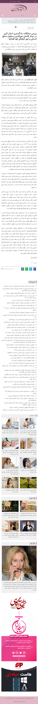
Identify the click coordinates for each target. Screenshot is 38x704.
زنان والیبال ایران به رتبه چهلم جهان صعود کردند (23, 305)
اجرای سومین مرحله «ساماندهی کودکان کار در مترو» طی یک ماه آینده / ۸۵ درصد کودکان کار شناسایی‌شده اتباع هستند (18, 341)
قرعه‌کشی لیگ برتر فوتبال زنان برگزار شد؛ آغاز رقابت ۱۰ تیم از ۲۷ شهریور (20, 309)
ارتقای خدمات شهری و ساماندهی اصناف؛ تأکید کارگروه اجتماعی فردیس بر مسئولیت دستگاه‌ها (20, 404)
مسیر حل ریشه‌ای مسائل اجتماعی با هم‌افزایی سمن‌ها (22, 355)
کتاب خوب (32, 498)
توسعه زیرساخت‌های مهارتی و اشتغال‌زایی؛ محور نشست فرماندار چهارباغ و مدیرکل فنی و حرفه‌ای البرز (20, 371)
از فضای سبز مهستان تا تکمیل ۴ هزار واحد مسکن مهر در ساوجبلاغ (18, 410)
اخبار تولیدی (33, 415)
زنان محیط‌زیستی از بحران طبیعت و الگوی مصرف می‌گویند (20, 325)
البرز (16, 19)
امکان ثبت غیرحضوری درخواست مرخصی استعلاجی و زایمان (20, 303)
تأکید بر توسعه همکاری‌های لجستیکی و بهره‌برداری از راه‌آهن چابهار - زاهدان (19, 388)
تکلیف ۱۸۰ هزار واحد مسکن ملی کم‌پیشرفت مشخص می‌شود (20, 335)
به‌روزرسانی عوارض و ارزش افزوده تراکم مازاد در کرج (22, 363)
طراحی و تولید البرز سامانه (19, 702)
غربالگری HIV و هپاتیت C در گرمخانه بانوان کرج (22, 358)
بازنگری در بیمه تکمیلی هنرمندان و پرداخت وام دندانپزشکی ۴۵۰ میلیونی (20, 392)
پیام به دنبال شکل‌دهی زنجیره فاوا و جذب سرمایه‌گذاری (21, 319)
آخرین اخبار (32, 282)
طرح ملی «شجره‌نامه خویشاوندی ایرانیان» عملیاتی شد (21, 312)
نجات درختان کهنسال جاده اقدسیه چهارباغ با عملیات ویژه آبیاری (19, 338)
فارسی (35, 1)
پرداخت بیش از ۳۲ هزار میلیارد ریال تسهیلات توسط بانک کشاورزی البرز (19, 316)
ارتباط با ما (18, 1)
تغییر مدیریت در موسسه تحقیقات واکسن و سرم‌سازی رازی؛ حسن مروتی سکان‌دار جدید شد (19, 297)
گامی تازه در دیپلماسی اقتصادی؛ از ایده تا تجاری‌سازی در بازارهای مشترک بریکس (19, 378)
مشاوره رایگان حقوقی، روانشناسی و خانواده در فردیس (21, 407)
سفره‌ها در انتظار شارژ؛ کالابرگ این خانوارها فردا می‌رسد (21, 396)
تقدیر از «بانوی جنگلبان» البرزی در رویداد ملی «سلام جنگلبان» (19, 375)
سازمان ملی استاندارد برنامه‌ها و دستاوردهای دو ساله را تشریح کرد (19, 286)
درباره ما (14, 1)
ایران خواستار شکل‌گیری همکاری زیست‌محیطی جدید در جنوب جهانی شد (19, 367)
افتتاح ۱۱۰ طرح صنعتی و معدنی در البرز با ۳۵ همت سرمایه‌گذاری (19, 322)
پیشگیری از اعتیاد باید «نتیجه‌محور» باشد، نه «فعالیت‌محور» (20, 345)
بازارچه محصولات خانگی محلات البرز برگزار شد (23, 384)
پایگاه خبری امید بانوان (29, 19)
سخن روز (32, 543)
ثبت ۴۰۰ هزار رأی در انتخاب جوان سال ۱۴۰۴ (24, 350)
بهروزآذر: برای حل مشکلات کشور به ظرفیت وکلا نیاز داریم (20, 347)
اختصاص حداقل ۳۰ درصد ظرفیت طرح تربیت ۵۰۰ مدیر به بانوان (19, 382)
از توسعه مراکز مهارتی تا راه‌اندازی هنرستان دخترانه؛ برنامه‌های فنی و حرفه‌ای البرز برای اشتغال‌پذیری (19, 290)
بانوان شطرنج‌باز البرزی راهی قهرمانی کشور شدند (23, 360)
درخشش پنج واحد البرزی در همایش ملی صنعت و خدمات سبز (19, 332)
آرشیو (11, 1)
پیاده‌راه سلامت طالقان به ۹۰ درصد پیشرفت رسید (23, 330)
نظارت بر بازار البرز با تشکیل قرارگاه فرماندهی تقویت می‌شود (20, 293)
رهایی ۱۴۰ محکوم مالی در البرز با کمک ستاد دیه (23, 300)
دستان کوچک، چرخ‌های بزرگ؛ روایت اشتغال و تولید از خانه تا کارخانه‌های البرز (20, 399)
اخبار (21, 19)
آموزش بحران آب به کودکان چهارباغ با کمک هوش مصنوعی (20, 327)
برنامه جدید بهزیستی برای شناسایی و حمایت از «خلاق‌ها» (20, 353)
